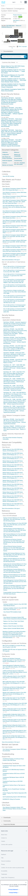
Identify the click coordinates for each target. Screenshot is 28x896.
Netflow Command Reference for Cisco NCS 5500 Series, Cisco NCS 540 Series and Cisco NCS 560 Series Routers (14, 560)
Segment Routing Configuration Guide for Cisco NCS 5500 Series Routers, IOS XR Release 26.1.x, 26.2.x (15, 727)
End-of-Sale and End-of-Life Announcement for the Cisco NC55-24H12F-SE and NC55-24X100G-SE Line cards (14, 301)
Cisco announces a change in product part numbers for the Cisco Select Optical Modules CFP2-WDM (14, 292)
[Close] (26, 882)
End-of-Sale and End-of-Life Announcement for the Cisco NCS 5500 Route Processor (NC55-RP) (14, 310)
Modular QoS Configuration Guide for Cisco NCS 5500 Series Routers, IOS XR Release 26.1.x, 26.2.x (14, 694)
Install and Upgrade (7, 160)
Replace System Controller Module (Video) (13, 628)
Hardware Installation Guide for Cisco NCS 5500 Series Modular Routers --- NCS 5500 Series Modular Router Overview (13, 80)
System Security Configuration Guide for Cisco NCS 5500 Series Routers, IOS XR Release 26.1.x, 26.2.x (15, 737)
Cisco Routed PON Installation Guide (12, 612)
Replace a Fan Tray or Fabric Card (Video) (13, 621)
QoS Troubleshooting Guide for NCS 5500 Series (14, 796)
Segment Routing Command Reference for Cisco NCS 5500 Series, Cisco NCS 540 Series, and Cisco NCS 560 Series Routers (14, 530)
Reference (16, 152)
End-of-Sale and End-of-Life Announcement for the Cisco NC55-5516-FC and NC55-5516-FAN (14, 286)
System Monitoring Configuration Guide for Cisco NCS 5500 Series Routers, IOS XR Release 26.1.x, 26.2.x (15, 732)
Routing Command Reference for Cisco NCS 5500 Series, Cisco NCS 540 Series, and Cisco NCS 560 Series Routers (14, 519)
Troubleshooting (18, 160)
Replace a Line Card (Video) (10, 623)
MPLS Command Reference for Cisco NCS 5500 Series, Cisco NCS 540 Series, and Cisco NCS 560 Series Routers (15, 525)
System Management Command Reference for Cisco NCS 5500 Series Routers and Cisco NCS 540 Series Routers (14, 582)
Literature (4, 162)
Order (20, 16)
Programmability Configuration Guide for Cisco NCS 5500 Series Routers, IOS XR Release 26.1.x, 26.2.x (15, 716)
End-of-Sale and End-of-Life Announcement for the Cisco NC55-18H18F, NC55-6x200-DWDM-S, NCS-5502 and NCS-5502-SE (14, 281)
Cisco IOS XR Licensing (8, 176)
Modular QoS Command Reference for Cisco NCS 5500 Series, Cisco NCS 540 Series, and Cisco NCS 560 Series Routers (14, 555)
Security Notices (18, 158)
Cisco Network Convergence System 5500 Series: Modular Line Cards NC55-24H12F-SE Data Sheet (15, 231)
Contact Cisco (12, 46)
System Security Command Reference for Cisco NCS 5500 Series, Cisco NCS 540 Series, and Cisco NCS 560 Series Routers (15, 565)
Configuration (5, 154)
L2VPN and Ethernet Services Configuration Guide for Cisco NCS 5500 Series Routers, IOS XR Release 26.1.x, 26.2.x (15, 672)
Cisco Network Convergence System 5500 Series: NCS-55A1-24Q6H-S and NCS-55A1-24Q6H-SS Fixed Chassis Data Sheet (15, 202)
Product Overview (17, 14)
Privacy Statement (13, 889)
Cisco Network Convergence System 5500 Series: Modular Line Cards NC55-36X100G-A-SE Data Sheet (15, 222)
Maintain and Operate (7, 165)
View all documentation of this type (10, 259)
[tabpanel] (14, 78)
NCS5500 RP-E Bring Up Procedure (11, 799)
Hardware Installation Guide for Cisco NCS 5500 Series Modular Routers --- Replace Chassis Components (13, 85)
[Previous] (2, 33)
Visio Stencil (16, 20)
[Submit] (25, 56)
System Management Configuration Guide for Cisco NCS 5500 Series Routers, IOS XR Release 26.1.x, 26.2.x (14, 667)
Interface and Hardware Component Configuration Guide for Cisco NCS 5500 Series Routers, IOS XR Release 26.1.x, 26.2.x (14, 660)
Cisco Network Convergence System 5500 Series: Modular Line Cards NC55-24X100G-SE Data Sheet (15, 236)
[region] (14, 888)
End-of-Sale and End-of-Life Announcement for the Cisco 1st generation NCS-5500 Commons (14, 276)
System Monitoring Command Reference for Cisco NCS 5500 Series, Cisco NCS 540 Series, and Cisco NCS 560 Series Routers (14, 571)
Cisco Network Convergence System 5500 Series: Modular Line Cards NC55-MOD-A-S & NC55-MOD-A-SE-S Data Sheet (15, 255)
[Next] (25, 33)
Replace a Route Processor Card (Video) (13, 626)
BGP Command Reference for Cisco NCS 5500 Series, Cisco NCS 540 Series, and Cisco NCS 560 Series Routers (14, 535)
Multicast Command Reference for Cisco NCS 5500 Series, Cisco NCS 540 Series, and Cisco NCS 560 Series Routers (14, 576)
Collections (5, 152)
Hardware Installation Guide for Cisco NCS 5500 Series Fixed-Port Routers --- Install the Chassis (13, 71)
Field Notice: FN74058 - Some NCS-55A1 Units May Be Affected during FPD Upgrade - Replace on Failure (14, 361)
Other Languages (23, 46)
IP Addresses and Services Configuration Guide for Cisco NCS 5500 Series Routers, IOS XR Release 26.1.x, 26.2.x (14, 689)
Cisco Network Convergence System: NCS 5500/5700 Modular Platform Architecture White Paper (14, 809)
